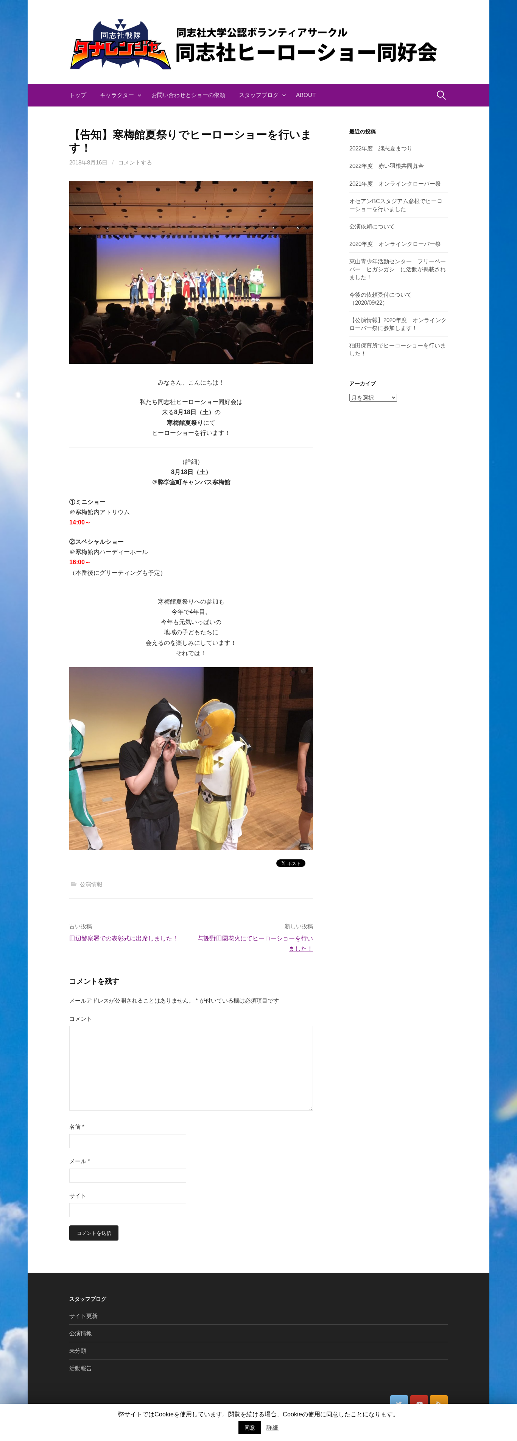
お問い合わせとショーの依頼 (188, 95)
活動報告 (80, 1368)
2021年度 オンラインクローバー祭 (395, 183)
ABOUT (306, 95)
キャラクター (117, 95)
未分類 (77, 1350)
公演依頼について (372, 226)
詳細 (272, 1427)
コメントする (135, 162)
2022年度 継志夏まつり (381, 148)
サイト (77, 1195)
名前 (76, 1126)
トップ (77, 95)
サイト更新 (83, 1316)
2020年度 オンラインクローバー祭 (395, 244)
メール (79, 1161)
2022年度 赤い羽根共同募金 (386, 166)
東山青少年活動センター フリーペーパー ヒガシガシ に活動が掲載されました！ (397, 269)
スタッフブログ (259, 95)
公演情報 (91, 884)
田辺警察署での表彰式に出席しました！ (123, 938)
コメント (80, 1018)
